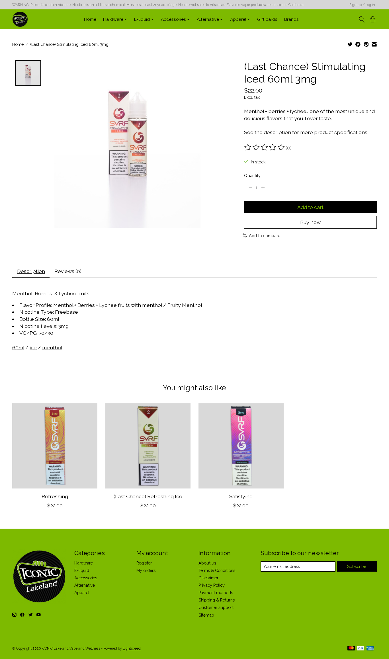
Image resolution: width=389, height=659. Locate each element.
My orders (145, 570)
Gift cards (267, 19)
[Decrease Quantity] (250, 188)
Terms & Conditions (216, 570)
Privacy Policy (211, 585)
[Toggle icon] (361, 19)
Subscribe (356, 566)
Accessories (85, 577)
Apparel (81, 592)
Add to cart (310, 207)
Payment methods (215, 592)
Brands (291, 19)
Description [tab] (31, 271)
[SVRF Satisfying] (241, 445)
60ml (18, 347)
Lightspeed (132, 648)
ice (33, 347)
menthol (52, 347)
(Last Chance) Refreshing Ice (148, 496)
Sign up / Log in (362, 5)
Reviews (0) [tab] (67, 271)
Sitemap (206, 615)
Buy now (310, 222)
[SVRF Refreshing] (54, 445)
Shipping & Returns (216, 600)
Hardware (83, 563)
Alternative (84, 585)
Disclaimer (208, 577)
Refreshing (55, 496)
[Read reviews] (265, 147)
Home (90, 19)
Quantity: (252, 175)
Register (144, 563)
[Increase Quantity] (263, 188)
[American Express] (370, 648)
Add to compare (264, 235)
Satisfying (241, 496)
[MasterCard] (351, 648)
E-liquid (81, 570)
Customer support (216, 607)
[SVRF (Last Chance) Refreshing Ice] (148, 445)
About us (207, 563)
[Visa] (360, 648)
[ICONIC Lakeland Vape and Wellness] (20, 19)
